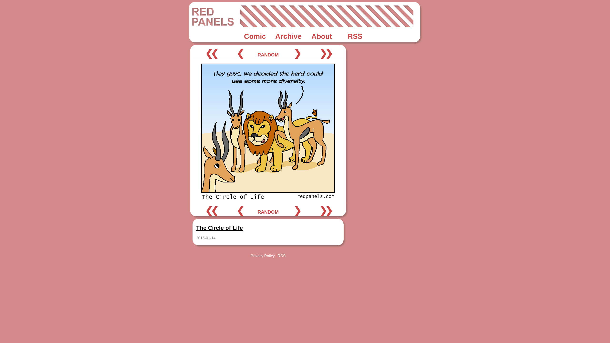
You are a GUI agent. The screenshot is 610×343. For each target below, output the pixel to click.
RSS (282, 256)
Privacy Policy (263, 256)
